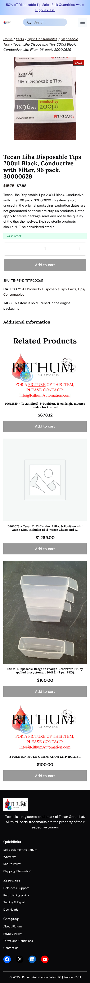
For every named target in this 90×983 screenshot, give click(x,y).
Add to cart (45, 264)
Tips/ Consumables (42, 39)
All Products (31, 289)
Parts (20, 39)
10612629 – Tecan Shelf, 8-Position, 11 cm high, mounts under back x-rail (45, 405)
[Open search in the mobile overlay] (45, 22)
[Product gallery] (45, 98)
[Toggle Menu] (82, 22)
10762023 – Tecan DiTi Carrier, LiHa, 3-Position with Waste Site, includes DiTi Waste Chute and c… (45, 528)
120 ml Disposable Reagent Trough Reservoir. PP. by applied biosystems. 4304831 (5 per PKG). (45, 670)
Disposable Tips (54, 289)
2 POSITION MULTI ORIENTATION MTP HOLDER (45, 757)
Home (8, 39)
